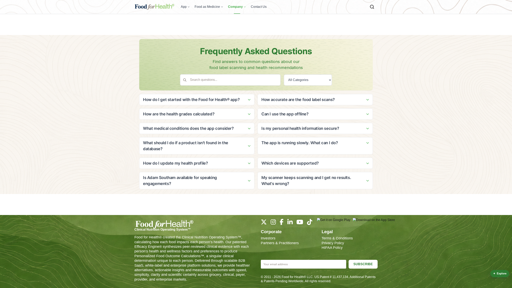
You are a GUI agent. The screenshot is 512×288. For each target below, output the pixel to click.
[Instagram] (273, 223)
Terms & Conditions (337, 238)
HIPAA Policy (332, 248)
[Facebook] (281, 223)
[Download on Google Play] (333, 222)
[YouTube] (299, 223)
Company (235, 6)
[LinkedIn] (290, 223)
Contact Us (259, 6)
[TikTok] (309, 223)
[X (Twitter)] (264, 223)
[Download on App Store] (374, 222)
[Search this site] (372, 6)
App (184, 6)
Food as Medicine (207, 6)
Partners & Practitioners (280, 243)
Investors (268, 238)
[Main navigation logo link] (154, 7)
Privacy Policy (333, 243)
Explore (499, 273)
